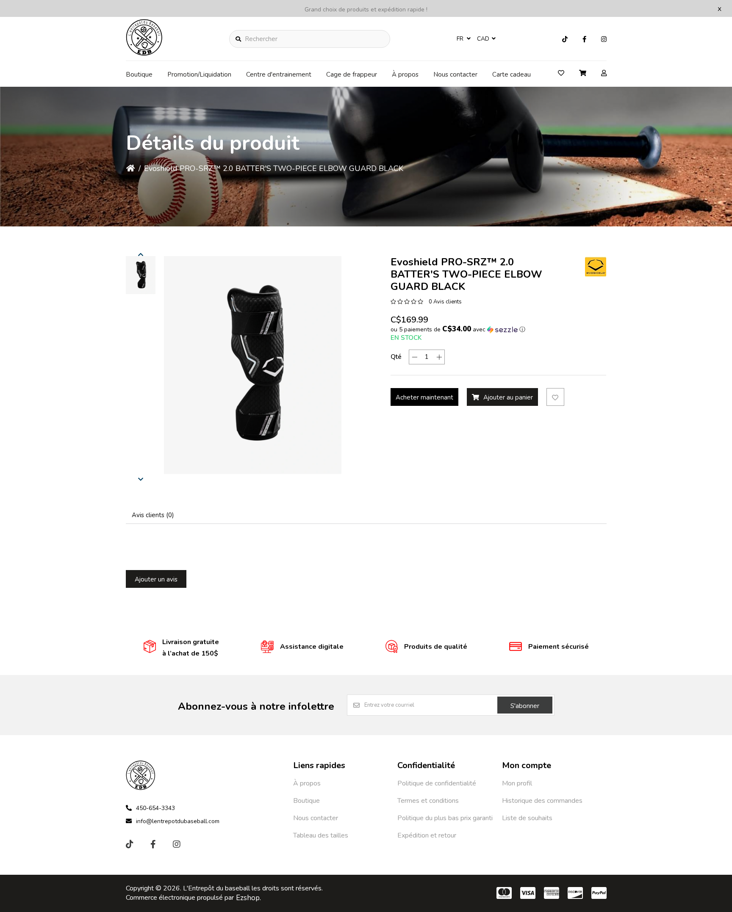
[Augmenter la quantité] (439, 357)
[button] (140, 275)
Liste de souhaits (527, 818)
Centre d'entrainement (278, 74)
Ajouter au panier (508, 397)
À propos (405, 74)
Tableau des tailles (320, 835)
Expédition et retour (426, 835)
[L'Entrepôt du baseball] (144, 53)
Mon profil (517, 783)
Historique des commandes (542, 800)
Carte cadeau (511, 74)
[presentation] (140, 254)
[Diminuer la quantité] (414, 357)
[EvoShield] (595, 266)
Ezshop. (248, 898)
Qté (396, 357)
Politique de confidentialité (436, 783)
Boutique (139, 74)
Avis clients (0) (153, 515)
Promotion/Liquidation (199, 74)
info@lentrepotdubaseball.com (177, 821)
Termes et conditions (428, 800)
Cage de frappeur (351, 74)
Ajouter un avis (156, 579)
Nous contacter (455, 74)
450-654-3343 (155, 808)
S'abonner (524, 706)
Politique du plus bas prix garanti (445, 818)
